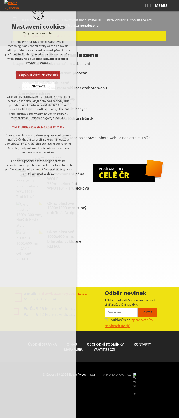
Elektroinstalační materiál (81, 20)
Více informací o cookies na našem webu (38, 127)
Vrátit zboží (104, 349)
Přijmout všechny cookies (38, 75)
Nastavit (38, 86)
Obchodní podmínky (105, 344)
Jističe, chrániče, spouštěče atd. (129, 20)
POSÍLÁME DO (114, 174)
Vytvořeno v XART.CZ (117, 375)
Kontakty (142, 344)
